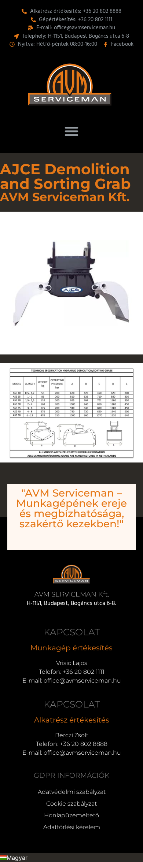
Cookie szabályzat (71, 803)
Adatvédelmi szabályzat (72, 791)
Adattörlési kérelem (71, 827)
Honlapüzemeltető (71, 815)
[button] (71, 131)
